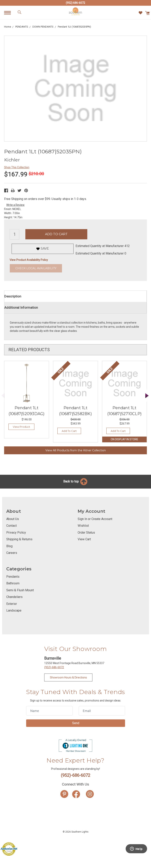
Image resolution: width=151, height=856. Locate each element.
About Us (12, 519)
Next (147, 396)
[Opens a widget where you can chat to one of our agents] (136, 849)
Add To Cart (69, 430)
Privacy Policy (16, 532)
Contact (11, 525)
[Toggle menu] (9, 12)
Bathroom (12, 583)
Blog (9, 546)
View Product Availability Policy (29, 259)
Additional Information (21, 307)
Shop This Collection (16, 167)
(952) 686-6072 (75, 2)
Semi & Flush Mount (20, 590)
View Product (21, 426)
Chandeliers (14, 597)
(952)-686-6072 (54, 667)
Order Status (86, 532)
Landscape (13, 610)
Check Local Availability (35, 268)
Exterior (11, 604)
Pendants (12, 576)
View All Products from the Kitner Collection (75, 450)
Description (12, 296)
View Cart (84, 539)
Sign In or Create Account (95, 519)
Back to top (71, 481)
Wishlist (83, 525)
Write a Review (15, 204)
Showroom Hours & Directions (68, 677)
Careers (11, 553)
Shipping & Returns (19, 539)
